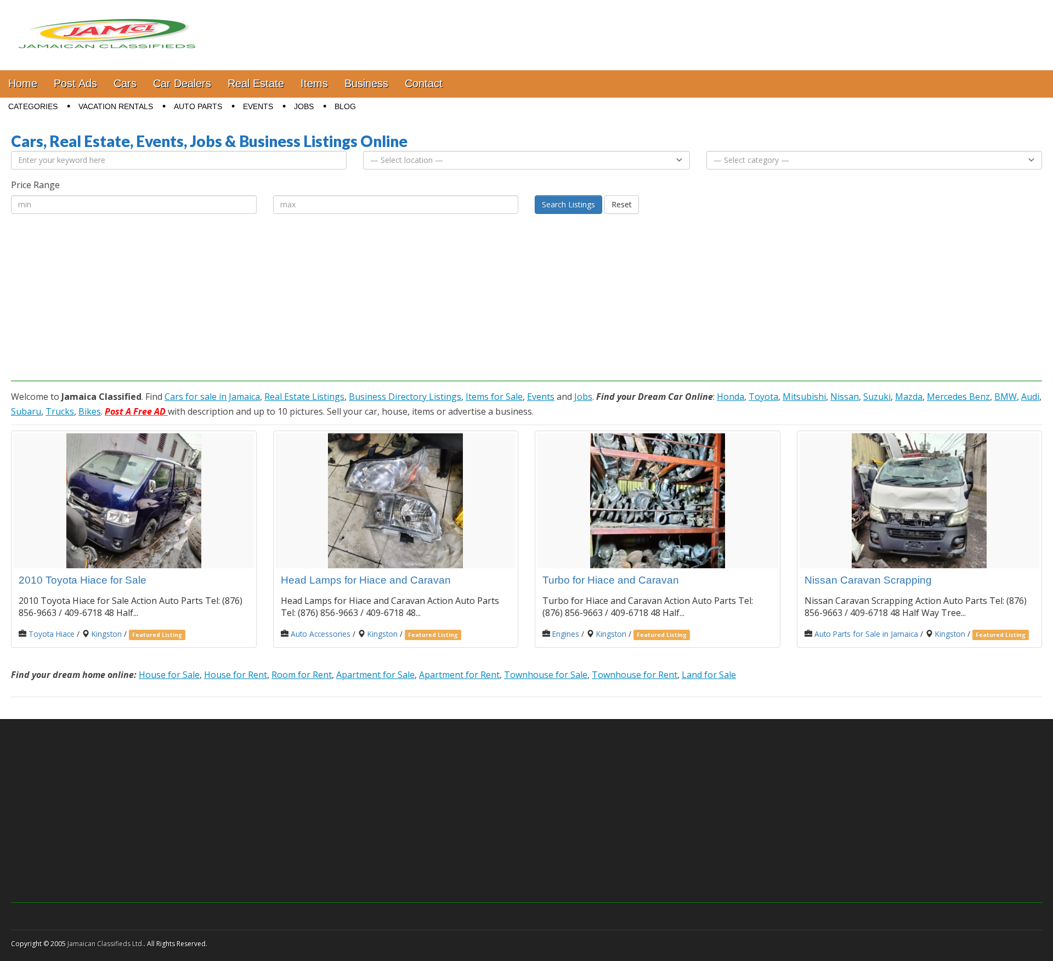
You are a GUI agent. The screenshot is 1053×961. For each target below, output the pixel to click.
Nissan (844, 397)
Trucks (60, 411)
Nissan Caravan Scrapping (868, 580)
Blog (345, 106)
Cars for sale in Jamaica (212, 397)
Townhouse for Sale (545, 675)
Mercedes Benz (958, 397)
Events (258, 106)
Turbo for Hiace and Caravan (610, 580)
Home (22, 83)
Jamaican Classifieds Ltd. (105, 943)
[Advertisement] (526, 304)
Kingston (107, 634)
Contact (424, 83)
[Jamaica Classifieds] (107, 27)
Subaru (26, 411)
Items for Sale (494, 397)
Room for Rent (301, 675)
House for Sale (169, 675)
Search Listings (568, 204)
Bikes (89, 411)
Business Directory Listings (405, 397)
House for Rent (235, 675)
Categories (33, 106)
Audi (1030, 397)
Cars (125, 83)
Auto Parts (198, 106)
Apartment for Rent (459, 675)
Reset (622, 204)
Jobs (304, 106)
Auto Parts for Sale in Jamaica (866, 634)
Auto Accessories (320, 634)
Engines (565, 634)
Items (314, 83)
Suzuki (877, 397)
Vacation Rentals (115, 106)
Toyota (763, 397)
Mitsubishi (804, 397)
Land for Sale (709, 675)
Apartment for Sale (375, 675)
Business (366, 83)
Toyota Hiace (52, 634)
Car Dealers (182, 83)
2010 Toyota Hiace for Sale (82, 580)
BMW (1005, 397)
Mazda (908, 397)
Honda (730, 397)
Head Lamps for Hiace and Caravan (366, 580)
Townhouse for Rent (634, 675)
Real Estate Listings (304, 397)
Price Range (35, 185)
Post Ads (75, 83)
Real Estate (256, 83)
